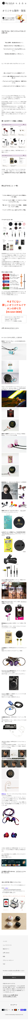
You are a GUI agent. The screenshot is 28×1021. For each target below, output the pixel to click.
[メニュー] (25, 3)
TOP (4, 964)
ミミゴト (5, 941)
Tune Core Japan (6, 670)
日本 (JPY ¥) (13, 1004)
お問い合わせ (6, 952)
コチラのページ (13, 328)
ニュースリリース (7, 945)
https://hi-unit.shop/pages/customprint (12, 889)
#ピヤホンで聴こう (13, 388)
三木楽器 (4, 647)
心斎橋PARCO (5, 717)
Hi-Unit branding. (11, 1014)
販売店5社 (4, 482)
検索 (4, 956)
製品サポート (6, 948)
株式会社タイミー (6, 623)
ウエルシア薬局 (5, 693)
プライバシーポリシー (8, 960)
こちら (6, 888)
